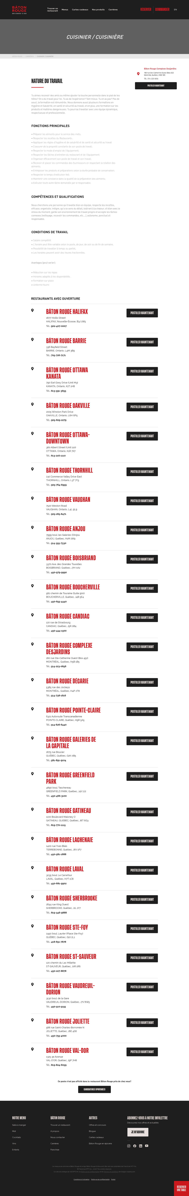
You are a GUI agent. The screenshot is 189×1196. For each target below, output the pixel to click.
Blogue (92, 1131)
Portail (113, 1179)
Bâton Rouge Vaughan (68, 499)
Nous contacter (58, 1137)
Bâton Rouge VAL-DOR (67, 1050)
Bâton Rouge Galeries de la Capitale (71, 742)
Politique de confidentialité (90, 1172)
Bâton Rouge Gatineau (68, 811)
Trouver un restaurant (60, 1125)
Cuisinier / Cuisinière (45, 56)
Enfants (15, 1150)
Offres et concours (97, 1125)
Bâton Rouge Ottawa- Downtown (68, 438)
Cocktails (16, 1137)
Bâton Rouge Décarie (67, 681)
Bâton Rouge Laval (65, 869)
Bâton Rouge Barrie (66, 341)
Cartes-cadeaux (96, 1137)
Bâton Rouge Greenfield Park (70, 778)
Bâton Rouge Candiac (67, 616)
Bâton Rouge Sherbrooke (71, 898)
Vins (14, 1143)
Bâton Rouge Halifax (67, 312)
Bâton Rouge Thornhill (69, 470)
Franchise (55, 1150)
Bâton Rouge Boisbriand (71, 558)
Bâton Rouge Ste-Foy (67, 927)
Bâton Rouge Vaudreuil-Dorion (70, 989)
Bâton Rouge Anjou (65, 529)
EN (175, 9)
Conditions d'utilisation (81, 1179)
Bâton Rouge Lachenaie (69, 840)
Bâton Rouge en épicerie (100, 1143)
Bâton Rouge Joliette (67, 1021)
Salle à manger (19, 1125)
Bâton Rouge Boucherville (73, 587)
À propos (55, 1131)
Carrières (113, 9)
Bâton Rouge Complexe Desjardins (69, 648)
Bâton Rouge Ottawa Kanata (67, 373)
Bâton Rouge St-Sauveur (71, 956)
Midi (14, 1131)
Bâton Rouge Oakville (68, 405)
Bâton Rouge (17, 56)
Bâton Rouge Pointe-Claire (73, 710)
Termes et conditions (111, 1172)
